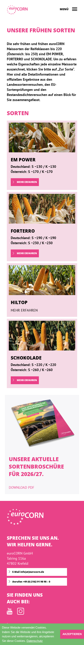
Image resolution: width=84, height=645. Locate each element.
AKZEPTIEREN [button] (72, 634)
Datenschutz (35, 640)
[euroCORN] (17, 9)
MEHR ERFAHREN (26, 182)
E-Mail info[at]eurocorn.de (28, 572)
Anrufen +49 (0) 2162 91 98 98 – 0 (31, 581)
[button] (44, 641)
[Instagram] (20, 613)
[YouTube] (9, 613)
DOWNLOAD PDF (21, 487)
